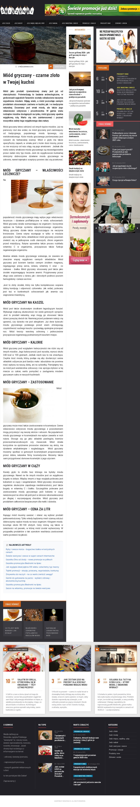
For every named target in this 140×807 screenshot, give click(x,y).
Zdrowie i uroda (121, 23)
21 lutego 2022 (119, 130)
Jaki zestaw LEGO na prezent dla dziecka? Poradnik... (59, 771)
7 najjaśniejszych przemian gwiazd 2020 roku (84, 756)
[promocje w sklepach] (116, 29)
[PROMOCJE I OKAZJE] (116, 646)
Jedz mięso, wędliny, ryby (35, 23)
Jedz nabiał (53, 23)
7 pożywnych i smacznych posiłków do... (60, 738)
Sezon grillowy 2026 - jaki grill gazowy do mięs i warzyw (79, 55)
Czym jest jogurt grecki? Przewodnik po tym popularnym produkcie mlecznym (122, 153)
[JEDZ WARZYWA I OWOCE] (24, 646)
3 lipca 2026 (61, 764)
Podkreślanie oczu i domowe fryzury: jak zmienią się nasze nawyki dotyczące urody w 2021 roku (124, 136)
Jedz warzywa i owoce (70, 23)
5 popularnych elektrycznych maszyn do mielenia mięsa (85, 768)
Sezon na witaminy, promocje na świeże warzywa (28, 588)
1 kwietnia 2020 (80, 779)
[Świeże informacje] (92, 5)
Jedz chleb (6, 23)
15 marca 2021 (80, 735)
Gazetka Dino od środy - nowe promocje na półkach (29, 559)
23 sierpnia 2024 (119, 163)
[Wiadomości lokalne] (80, 183)
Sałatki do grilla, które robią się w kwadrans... (59, 754)
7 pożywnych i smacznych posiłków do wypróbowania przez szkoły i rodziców (126, 80)
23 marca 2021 (80, 752)
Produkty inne (105, 23)
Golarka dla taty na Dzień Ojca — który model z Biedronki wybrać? (125, 114)
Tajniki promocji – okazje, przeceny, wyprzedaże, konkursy (32, 570)
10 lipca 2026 (58, 747)
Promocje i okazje (89, 23)
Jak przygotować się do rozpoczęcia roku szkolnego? (124, 167)
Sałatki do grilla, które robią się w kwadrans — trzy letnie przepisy (127, 92)
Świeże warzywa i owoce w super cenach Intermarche (30, 556)
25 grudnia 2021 (119, 177)
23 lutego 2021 (95, 764)
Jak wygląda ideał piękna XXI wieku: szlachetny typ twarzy (32, 567)
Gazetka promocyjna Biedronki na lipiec (23, 563)
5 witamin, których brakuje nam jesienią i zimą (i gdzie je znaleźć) (86, 740)
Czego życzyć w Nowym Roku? (124, 180)
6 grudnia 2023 (59, 731)
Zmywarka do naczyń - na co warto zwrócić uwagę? (29, 574)
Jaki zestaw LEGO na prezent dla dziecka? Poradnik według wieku (126, 102)
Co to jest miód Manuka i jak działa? (12, 630)
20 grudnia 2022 (119, 146)
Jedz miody (18, 23)
